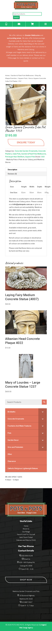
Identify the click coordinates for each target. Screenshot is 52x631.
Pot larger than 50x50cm (15, 157)
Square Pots (22, 78)
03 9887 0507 (27, 602)
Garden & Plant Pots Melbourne (22, 75)
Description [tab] (12, 170)
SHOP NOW (26, 580)
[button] (43, 88)
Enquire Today (26, 142)
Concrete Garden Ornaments (26, 151)
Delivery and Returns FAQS (26, 540)
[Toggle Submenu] (42, 411)
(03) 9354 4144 (27, 556)
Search (16, 17)
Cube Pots (17, 154)
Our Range (26, 532)
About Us (26, 529)
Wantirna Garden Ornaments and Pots (26, 591)
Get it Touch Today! (26, 537)
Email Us (27, 559)
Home (7, 75)
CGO (43, 157)
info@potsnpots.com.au (22, 204)
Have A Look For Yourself (26, 534)
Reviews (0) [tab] (12, 174)
